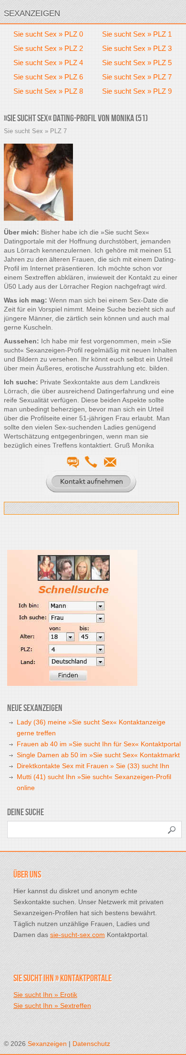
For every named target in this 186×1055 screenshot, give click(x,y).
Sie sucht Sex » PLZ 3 (137, 48)
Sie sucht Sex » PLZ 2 (48, 48)
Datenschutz (91, 1043)
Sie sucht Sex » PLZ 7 (137, 77)
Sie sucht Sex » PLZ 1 (137, 34)
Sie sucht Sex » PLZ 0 (48, 34)
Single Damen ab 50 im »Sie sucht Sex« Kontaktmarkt (98, 755)
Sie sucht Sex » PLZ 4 (48, 63)
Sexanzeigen (32, 13)
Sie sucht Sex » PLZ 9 (137, 91)
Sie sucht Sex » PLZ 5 (137, 63)
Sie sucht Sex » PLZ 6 (48, 77)
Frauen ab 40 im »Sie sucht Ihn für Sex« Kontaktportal (99, 744)
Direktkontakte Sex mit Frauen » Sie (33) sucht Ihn (93, 766)
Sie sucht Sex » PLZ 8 (48, 91)
